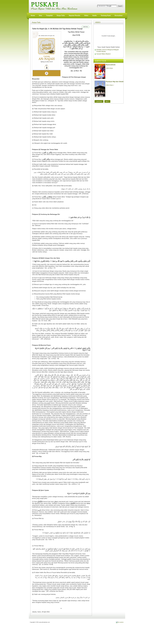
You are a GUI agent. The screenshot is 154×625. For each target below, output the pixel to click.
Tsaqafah (49, 15)
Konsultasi (118, 15)
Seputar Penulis (74, 15)
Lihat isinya (109, 68)
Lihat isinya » (110, 85)
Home (33, 15)
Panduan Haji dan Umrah (115, 81)
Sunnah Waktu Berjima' (103, 54)
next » (107, 101)
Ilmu (40, 15)
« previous (99, 101)
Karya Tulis (61, 15)
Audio (94, 15)
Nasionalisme (110, 64)
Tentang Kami (106, 15)
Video (86, 15)
